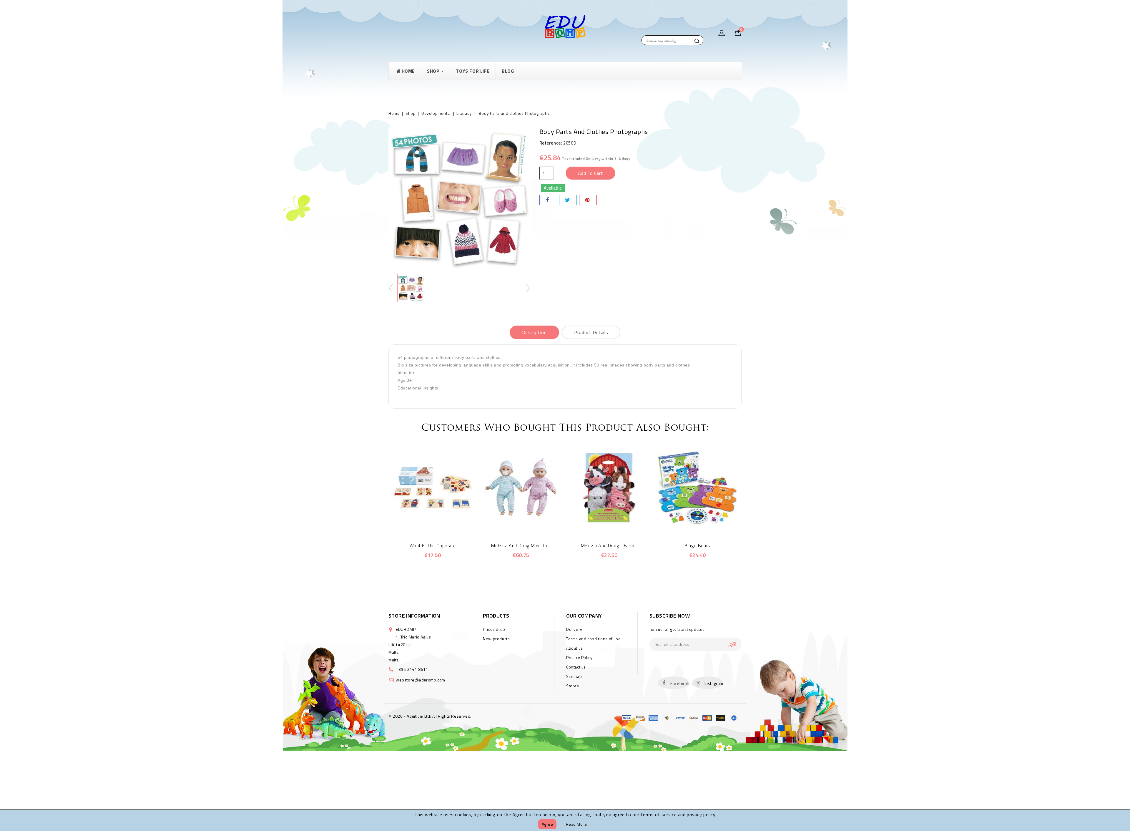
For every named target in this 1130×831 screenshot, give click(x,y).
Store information (414, 616)
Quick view (424, 524)
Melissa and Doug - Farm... (609, 545)
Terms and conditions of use (593, 639)
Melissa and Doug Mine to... (520, 545)
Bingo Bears (697, 545)
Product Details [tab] (591, 332)
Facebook (679, 683)
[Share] (548, 200)
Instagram (713, 683)
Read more (576, 824)
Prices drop (494, 629)
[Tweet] (567, 200)
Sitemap (574, 676)
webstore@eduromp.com (420, 680)
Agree (547, 824)
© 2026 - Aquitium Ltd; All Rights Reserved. (429, 716)
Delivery (574, 629)
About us (574, 648)
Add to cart (590, 173)
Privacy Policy (579, 657)
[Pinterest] (587, 200)
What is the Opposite (433, 545)
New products (496, 639)
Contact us (576, 667)
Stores (572, 686)
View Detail (441, 524)
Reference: (550, 143)
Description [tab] (534, 332)
